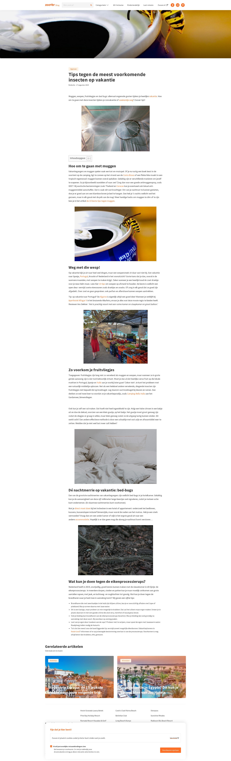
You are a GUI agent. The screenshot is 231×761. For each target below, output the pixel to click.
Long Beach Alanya (123, 720)
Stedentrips (53, 661)
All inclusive (125, 661)
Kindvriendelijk (133, 5)
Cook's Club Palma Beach (126, 710)
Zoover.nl (162, 5)
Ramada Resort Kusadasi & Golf (93, 720)
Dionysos (154, 710)
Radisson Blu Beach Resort (162, 720)
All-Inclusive (118, 5)
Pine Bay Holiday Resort (90, 715)
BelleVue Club (121, 715)
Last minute (148, 5)
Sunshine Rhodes (158, 715)
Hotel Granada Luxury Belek (91, 710)
